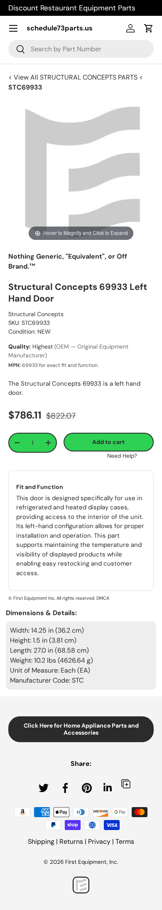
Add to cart (108, 442)
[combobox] (81, 49)
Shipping (41, 841)
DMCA (102, 598)
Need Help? (122, 455)
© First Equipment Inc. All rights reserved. (51, 598)
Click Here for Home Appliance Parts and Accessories (81, 729)
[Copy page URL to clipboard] (126, 783)
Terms (124, 841)
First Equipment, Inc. (91, 861)
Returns (71, 841)
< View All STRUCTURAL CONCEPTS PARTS (73, 77)
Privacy (99, 841)
